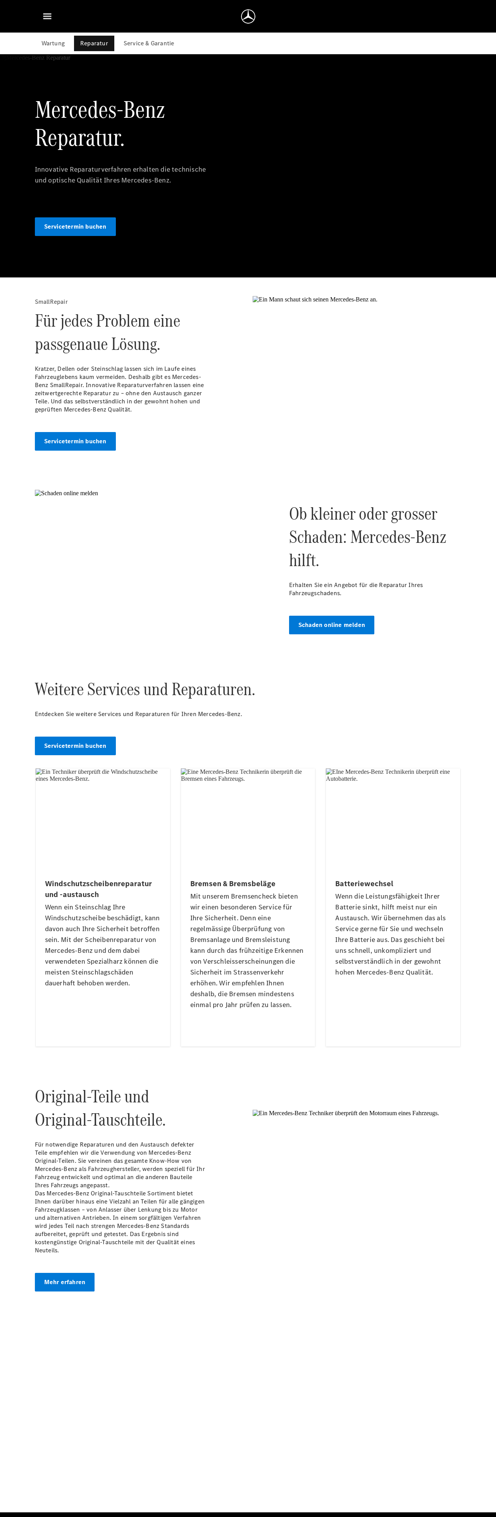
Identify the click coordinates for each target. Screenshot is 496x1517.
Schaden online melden (331, 625)
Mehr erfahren (65, 1282)
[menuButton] (47, 16)
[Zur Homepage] (248, 16)
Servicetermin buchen (75, 226)
